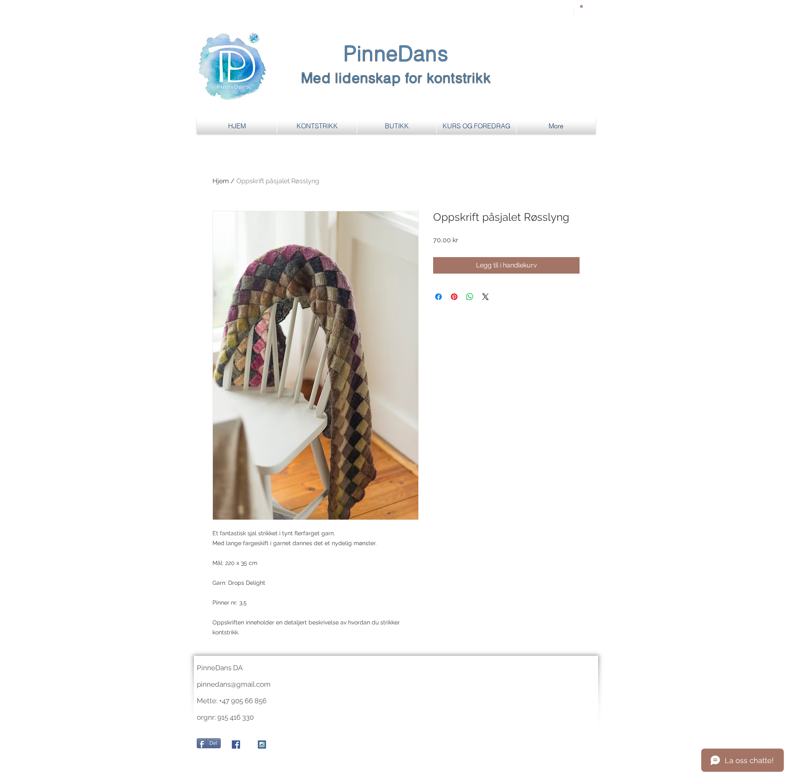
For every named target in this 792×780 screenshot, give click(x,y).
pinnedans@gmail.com (234, 684)
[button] (581, 5)
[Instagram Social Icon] (262, 744)
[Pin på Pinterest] (454, 297)
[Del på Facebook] (438, 297)
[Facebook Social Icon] (236, 744)
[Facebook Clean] (244, 744)
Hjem (220, 181)
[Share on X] (485, 297)
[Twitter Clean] (253, 744)
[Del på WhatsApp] (470, 297)
